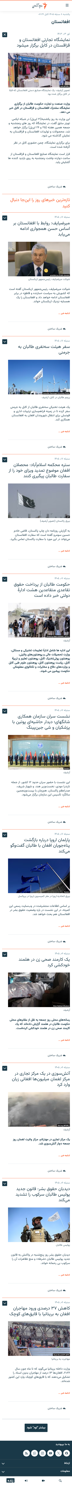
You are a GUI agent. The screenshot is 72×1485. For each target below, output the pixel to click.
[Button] (57, 187)
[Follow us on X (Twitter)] (58, 1453)
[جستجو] (60, 1480)
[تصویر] (43, 1480)
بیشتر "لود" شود (36, 1427)
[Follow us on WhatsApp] (34, 1453)
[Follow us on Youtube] (50, 1453)
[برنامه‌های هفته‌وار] (26, 1480)
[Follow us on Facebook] (66, 1453)
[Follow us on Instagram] (42, 1453)
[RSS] (26, 1453)
